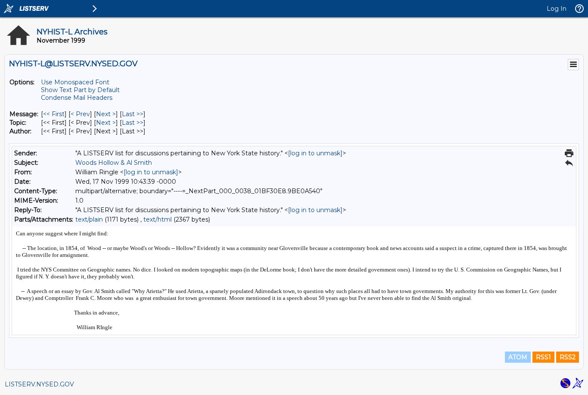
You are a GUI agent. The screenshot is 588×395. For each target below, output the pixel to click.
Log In (556, 8)
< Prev (80, 114)
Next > (106, 114)
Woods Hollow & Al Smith (113, 163)
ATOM (517, 357)
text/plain (89, 219)
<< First (54, 114)
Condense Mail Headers (76, 98)
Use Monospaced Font (75, 82)
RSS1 (543, 357)
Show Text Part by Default (80, 90)
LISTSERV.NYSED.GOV (39, 384)
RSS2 (568, 357)
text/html (157, 219)
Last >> (132, 114)
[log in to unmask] (315, 153)
